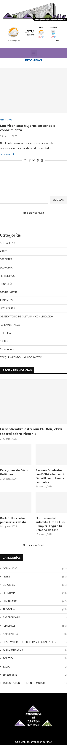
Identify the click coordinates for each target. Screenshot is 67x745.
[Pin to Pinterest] (38, 160)
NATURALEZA (7, 308)
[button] (34, 53)
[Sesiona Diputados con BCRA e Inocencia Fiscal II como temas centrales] (51, 454)
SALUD (4, 341)
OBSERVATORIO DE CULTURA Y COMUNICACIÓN (26, 316)
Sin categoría (7, 349)
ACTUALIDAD (7, 243)
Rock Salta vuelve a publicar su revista (13, 520)
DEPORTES (6, 259)
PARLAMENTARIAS (10, 324)
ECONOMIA (6, 267)
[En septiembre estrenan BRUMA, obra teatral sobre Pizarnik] (33, 401)
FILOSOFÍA (6, 284)
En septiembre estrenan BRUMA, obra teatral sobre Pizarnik (31, 431)
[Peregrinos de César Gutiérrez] (15, 454)
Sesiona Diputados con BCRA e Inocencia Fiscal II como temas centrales (51, 476)
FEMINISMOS (6, 120)
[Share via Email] (42, 160)
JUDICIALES (6, 300)
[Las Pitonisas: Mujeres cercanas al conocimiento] (33, 90)
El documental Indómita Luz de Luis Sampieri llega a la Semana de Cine (50, 524)
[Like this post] (25, 160)
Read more (6, 154)
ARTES (3, 251)
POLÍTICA (5, 333)
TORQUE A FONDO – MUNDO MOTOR (21, 357)
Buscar (58, 199)
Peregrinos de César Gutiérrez (14, 472)
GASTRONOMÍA (8, 292)
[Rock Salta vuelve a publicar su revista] (15, 502)
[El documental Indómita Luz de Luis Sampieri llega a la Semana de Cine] (51, 502)
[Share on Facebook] (30, 160)
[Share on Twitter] (33, 160)
